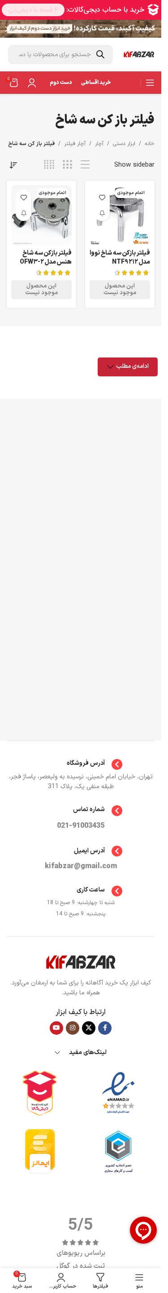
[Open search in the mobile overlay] (60, 55)
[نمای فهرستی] (85, 165)
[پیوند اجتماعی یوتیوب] (56, 1028)
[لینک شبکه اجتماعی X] (88, 1028)
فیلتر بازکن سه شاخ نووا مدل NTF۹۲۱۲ (120, 257)
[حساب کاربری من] (32, 83)
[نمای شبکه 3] (67, 165)
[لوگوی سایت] (139, 54)
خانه (150, 144)
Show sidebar (134, 165)
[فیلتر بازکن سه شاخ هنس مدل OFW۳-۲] (41, 215)
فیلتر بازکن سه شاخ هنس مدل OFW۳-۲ (46, 257)
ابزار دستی (124, 144)
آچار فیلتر (75, 144)
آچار (99, 144)
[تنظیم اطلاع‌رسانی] (102, 213)
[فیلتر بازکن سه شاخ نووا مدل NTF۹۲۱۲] (120, 215)
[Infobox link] (80, 764)
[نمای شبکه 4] (49, 165)
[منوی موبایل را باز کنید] (150, 83)
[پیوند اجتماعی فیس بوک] (105, 1028)
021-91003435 (80, 826)
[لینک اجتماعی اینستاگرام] (72, 1028)
